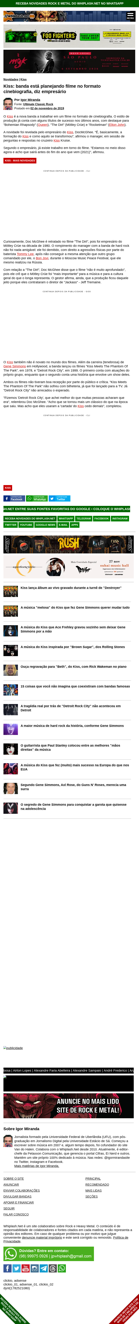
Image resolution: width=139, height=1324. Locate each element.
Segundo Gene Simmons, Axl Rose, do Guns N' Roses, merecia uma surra (73, 787)
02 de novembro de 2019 (47, 108)
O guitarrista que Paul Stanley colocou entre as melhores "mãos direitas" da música (70, 747)
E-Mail (63, 524)
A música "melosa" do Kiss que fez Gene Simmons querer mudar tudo (75, 607)
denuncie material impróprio (42, 1237)
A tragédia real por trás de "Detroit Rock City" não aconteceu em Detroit (71, 708)
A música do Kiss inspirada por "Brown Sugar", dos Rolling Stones (73, 647)
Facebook (101, 518)
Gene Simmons (14, 366)
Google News (45, 524)
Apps (74, 524)
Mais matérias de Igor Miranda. (36, 1166)
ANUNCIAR (11, 1184)
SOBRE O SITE (13, 1178)
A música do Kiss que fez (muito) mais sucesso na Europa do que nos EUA (75, 767)
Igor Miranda (30, 100)
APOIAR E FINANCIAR (18, 1202)
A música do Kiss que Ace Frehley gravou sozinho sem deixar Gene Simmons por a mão (73, 629)
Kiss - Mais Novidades (20, 160)
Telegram (84, 518)
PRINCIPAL (93, 1178)
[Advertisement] (33, 325)
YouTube (26, 524)
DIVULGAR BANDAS (17, 1196)
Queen (43, 125)
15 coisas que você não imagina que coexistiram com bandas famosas (75, 686)
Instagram (120, 518)
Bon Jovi (42, 258)
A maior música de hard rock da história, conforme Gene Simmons (72, 726)
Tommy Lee (25, 254)
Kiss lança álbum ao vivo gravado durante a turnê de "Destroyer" (71, 588)
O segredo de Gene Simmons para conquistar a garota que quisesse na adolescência (74, 807)
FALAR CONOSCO (16, 1214)
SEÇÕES (91, 1196)
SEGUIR (9, 1208)
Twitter (10, 524)
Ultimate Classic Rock (38, 104)
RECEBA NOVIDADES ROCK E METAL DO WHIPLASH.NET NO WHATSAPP (69, 3)
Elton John (117, 125)
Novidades (10, 79)
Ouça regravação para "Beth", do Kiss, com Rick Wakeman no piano (74, 666)
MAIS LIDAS (93, 1190)
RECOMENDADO (97, 1184)
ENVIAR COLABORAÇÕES (21, 1190)
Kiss (23, 79)
